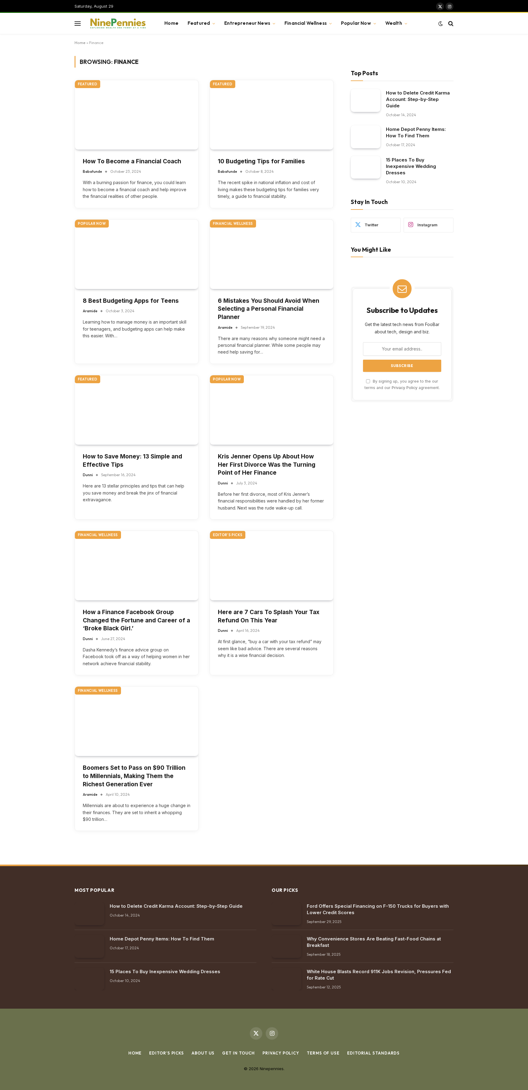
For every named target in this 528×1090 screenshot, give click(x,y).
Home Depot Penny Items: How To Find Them (416, 132)
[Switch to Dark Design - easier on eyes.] (440, 23)
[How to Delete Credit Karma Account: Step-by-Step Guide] (365, 100)
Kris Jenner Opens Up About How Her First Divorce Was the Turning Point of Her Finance (266, 464)
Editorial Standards (373, 1053)
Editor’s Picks (166, 1053)
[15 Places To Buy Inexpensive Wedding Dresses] (365, 167)
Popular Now (356, 23)
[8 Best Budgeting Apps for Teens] (136, 254)
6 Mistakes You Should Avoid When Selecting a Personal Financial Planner (268, 309)
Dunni (88, 475)
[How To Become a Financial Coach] (136, 115)
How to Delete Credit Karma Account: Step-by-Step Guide (418, 99)
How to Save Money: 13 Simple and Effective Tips (132, 460)
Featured (199, 23)
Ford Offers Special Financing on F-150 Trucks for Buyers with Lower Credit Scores (378, 909)
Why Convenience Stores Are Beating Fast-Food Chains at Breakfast (374, 942)
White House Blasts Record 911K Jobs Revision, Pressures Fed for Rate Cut (379, 975)
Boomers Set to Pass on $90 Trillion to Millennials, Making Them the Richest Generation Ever (134, 776)
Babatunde (92, 171)
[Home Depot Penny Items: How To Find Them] (365, 136)
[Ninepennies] (117, 23)
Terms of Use (323, 1053)
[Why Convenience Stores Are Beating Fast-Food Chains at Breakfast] (286, 946)
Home (171, 23)
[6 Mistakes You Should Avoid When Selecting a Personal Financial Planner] (271, 254)
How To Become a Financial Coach (132, 161)
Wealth (393, 23)
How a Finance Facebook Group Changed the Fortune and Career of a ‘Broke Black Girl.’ (136, 620)
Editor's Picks (227, 535)
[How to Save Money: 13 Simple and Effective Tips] (136, 410)
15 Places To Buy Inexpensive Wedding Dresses (411, 166)
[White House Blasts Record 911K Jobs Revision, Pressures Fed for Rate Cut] (286, 979)
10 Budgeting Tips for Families (261, 161)
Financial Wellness (305, 23)
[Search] (450, 23)
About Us (203, 1053)
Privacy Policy (404, 387)
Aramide (90, 311)
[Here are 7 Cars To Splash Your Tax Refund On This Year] (271, 565)
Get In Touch (238, 1053)
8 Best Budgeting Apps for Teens (131, 300)
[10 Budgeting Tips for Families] (271, 115)
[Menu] (78, 23)
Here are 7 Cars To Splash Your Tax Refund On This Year (268, 616)
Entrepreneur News (247, 23)
